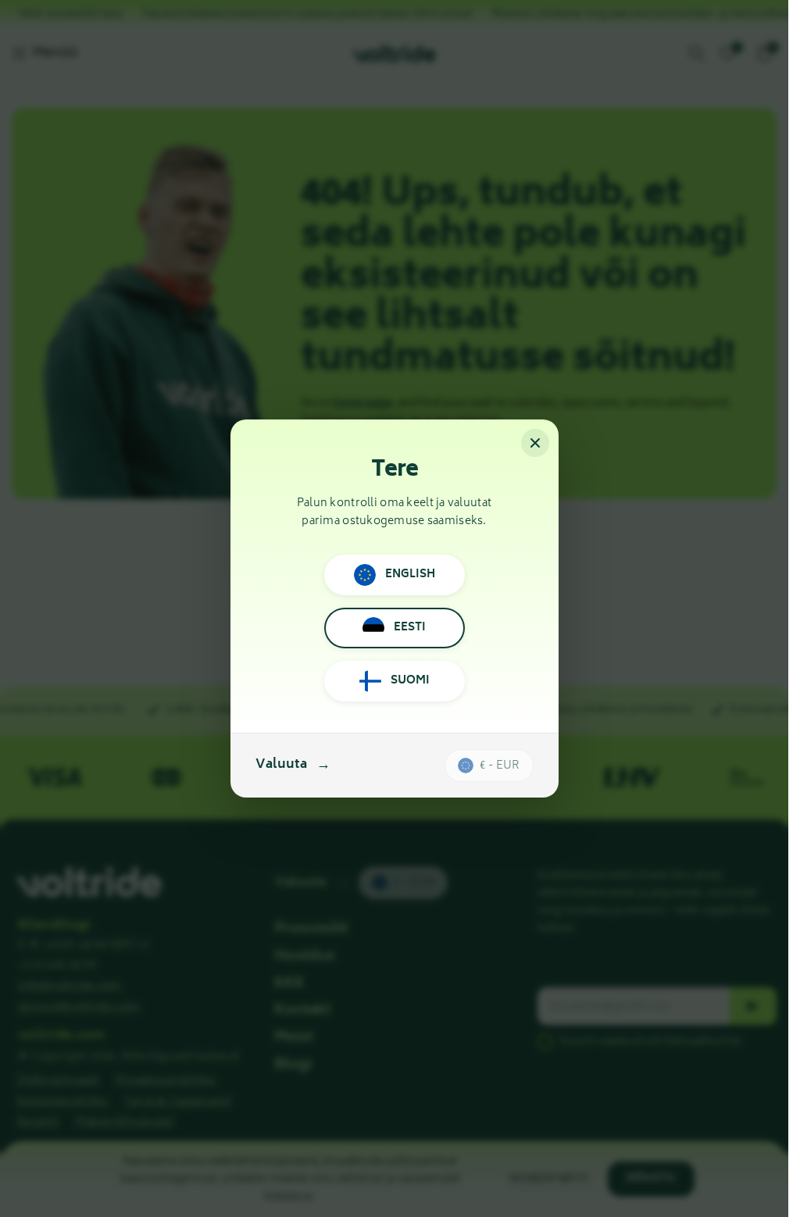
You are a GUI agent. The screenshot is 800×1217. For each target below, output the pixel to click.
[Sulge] (535, 443)
